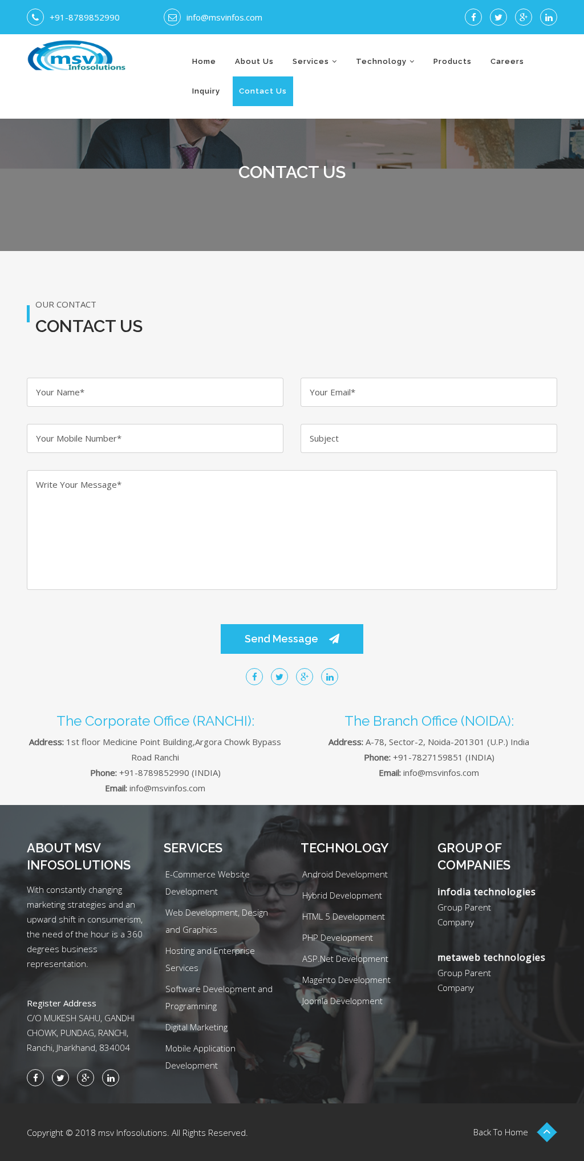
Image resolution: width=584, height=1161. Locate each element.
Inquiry (206, 91)
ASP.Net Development (345, 958)
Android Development (345, 874)
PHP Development (337, 937)
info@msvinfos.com (224, 17)
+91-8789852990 (85, 17)
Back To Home (500, 1132)
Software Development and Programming (219, 997)
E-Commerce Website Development (207, 882)
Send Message (283, 639)
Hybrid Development (342, 895)
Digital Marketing (196, 1027)
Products (452, 61)
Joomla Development (342, 1000)
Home (204, 61)
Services (311, 61)
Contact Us (263, 91)
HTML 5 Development (343, 916)
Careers (507, 61)
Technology (381, 61)
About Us (254, 61)
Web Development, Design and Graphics (216, 921)
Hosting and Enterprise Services (210, 959)
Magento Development (346, 979)
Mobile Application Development (200, 1056)
